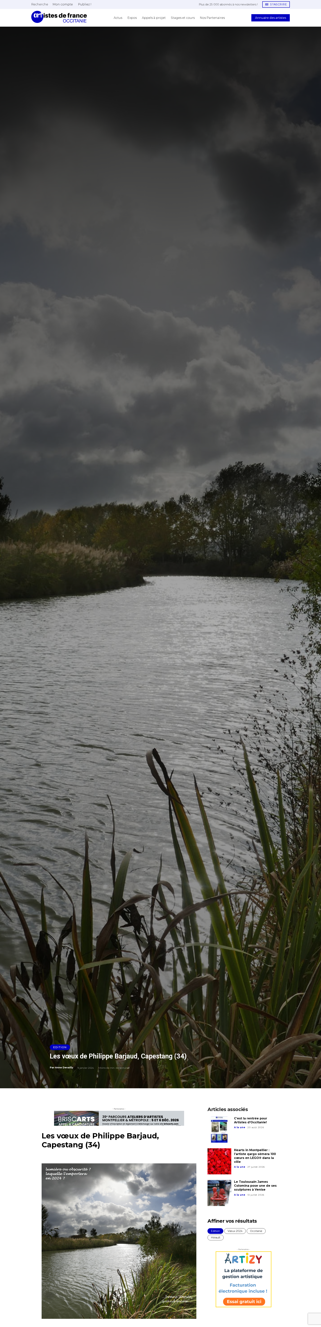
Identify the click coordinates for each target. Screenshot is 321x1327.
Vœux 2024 (235, 1231)
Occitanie (256, 1231)
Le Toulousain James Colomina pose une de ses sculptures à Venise (255, 1185)
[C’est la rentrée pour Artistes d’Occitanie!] (219, 1130)
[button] (39, 4)
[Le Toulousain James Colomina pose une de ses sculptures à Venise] (219, 1193)
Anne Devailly (64, 1067)
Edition (60, 1047)
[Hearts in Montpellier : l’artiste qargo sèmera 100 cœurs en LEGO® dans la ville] (219, 1161)
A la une (239, 1127)
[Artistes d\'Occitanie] (59, 17)
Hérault (215, 1237)
